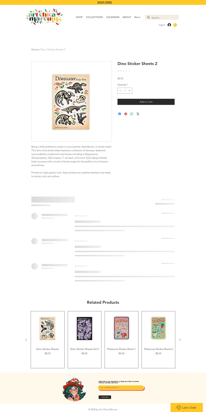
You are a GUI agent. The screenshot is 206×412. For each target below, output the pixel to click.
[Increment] (130, 90)
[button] (175, 25)
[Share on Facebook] (120, 114)
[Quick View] (47, 328)
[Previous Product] (26, 340)
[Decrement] (120, 90)
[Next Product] (180, 340)
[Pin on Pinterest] (126, 114)
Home (35, 49)
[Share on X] (138, 114)
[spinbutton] (125, 90)
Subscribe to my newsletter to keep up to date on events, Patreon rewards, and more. (119, 382)
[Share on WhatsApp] (132, 114)
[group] (103, 339)
